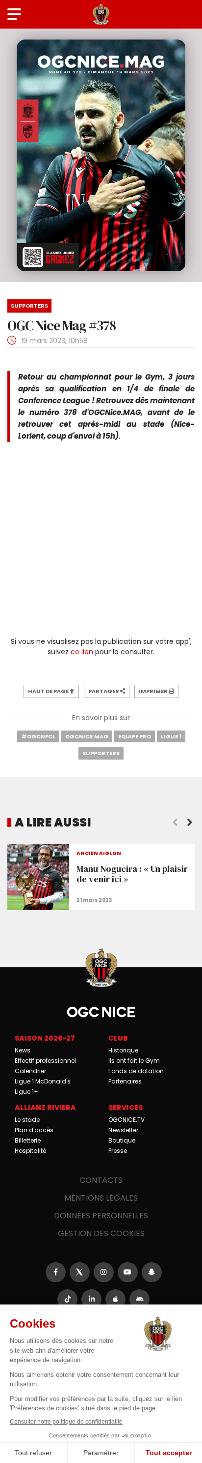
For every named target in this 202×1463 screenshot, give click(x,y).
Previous (175, 822)
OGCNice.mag (86, 736)
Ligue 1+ (26, 1091)
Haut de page (49, 691)
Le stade (27, 1119)
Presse (117, 1150)
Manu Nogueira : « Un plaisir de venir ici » (101, 877)
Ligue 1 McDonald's (43, 1081)
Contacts (101, 1180)
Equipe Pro (134, 736)
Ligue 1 (171, 736)
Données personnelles (101, 1215)
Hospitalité (30, 1150)
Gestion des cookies (101, 1233)
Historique (123, 1050)
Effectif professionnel (45, 1060)
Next (190, 822)
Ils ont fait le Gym (134, 1060)
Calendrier (30, 1071)
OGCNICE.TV (126, 1119)
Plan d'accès (34, 1130)
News (22, 1050)
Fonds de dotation (136, 1071)
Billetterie (28, 1140)
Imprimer (154, 691)
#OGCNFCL (38, 736)
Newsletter (123, 1130)
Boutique (121, 1140)
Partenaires (125, 1081)
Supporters (101, 753)
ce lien (82, 652)
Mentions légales (101, 1198)
